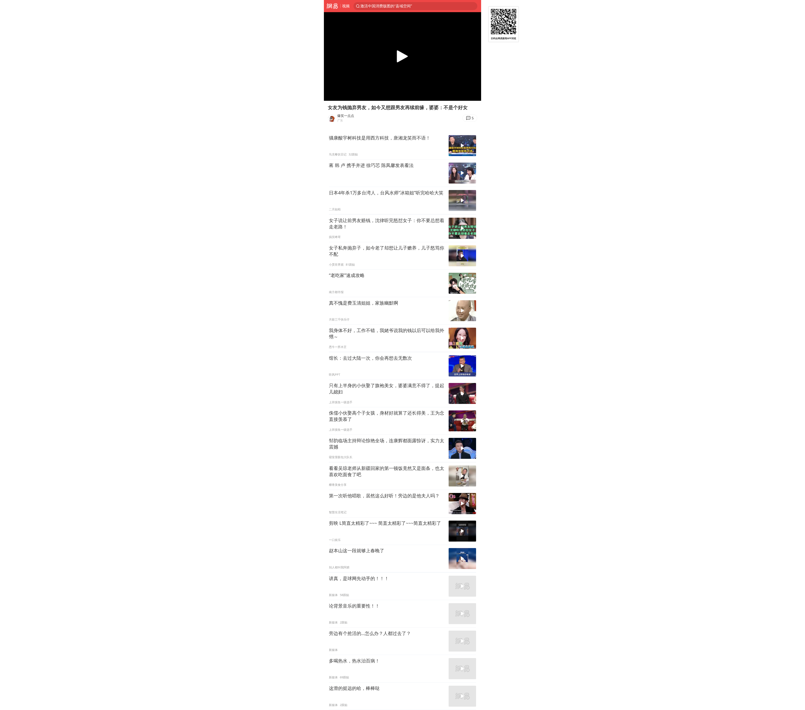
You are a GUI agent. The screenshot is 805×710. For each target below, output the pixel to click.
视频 (346, 5)
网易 (332, 6)
